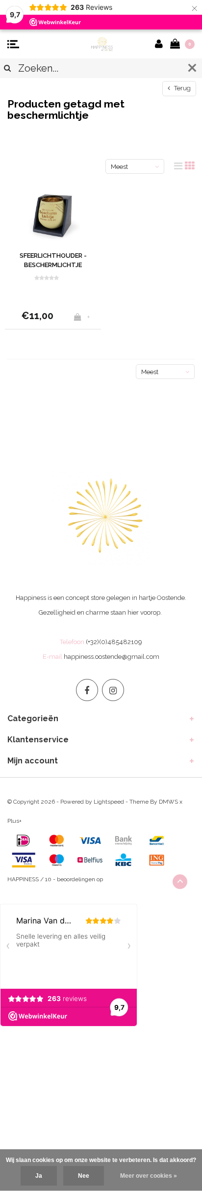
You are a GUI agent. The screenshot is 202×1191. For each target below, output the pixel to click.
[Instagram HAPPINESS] (113, 690)
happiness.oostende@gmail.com (111, 656)
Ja (38, 1175)
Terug (182, 88)
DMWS (168, 801)
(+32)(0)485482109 (114, 642)
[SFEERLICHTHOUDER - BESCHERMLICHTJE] (53, 215)
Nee (83, 1175)
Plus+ (14, 820)
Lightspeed (109, 801)
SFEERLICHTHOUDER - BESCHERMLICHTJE (53, 260)
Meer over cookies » (148, 1175)
